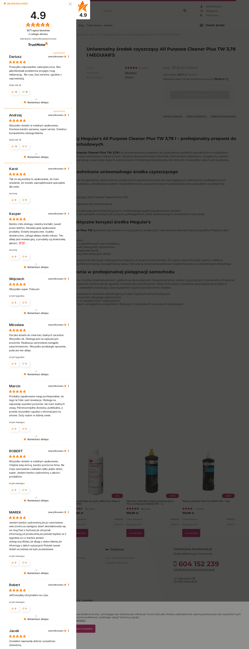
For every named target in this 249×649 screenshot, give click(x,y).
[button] (5, 3)
